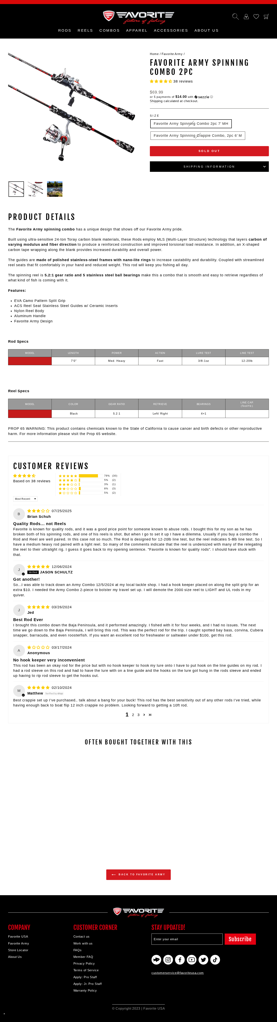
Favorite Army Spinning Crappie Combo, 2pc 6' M (198, 136)
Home (154, 54)
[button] (161, 81)
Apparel (137, 30)
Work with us (83, 943)
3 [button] (138, 715)
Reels (85, 30)
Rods (65, 30)
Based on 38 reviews (31, 481)
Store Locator (18, 950)
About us (206, 30)
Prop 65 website (101, 434)
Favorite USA (18, 936)
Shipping (156, 101)
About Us (15, 956)
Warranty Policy (85, 990)
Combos (109, 30)
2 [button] (133, 715)
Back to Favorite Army (141, 874)
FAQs (77, 950)
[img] (39, 511)
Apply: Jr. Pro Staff (87, 983)
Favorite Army (172, 54)
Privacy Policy (84, 963)
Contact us (81, 936)
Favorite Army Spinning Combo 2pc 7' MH (191, 124)
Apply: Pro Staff (85, 977)
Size (155, 115)
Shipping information (209, 166)
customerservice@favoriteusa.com (177, 973)
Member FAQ (83, 956)
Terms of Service (86, 970)
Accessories (171, 30)
